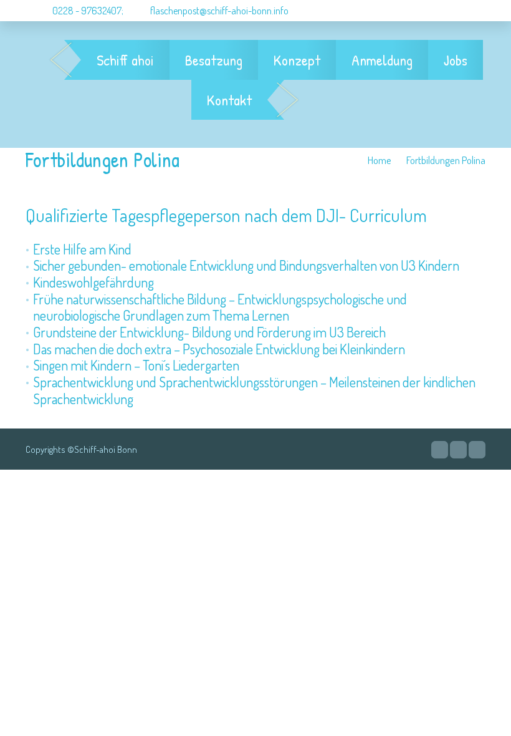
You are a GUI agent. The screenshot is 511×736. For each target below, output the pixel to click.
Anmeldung (382, 60)
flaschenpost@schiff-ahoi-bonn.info (219, 10)
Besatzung (213, 60)
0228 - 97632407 (86, 10)
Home (379, 160)
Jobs (455, 60)
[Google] (439, 449)
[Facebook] (458, 449)
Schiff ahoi (125, 60)
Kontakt (229, 100)
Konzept (297, 60)
